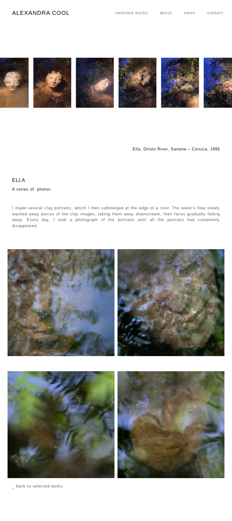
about (166, 12)
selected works (131, 12)
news (189, 12)
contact (215, 12)
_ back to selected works (37, 486)
